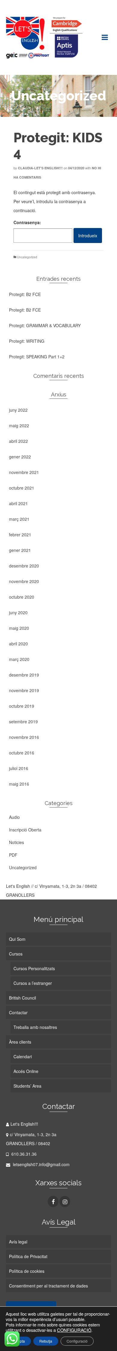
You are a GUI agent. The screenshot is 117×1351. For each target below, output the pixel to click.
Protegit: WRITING (26, 341)
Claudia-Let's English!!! (40, 168)
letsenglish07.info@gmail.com (41, 1164)
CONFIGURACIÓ (74, 1330)
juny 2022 (18, 410)
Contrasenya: (27, 222)
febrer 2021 (20, 535)
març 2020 (19, 659)
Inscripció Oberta (25, 830)
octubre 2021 (21, 488)
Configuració (77, 1341)
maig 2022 (19, 425)
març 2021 (19, 519)
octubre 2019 (21, 706)
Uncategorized (27, 257)
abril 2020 (18, 644)
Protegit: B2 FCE (25, 294)
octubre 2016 (21, 753)
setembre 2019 (23, 721)
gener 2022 (20, 457)
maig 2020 (19, 628)
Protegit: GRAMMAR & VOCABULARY (45, 325)
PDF (13, 855)
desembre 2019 (24, 675)
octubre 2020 (21, 597)
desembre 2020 (24, 566)
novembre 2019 (24, 690)
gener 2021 (20, 550)
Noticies (16, 842)
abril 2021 (18, 503)
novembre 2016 (24, 737)
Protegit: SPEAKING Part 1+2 (36, 357)
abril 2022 (18, 441)
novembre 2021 (24, 472)
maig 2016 (19, 784)
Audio (14, 817)
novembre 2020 (24, 581)
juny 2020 (18, 612)
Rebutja (45, 1341)
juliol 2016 (18, 768)
